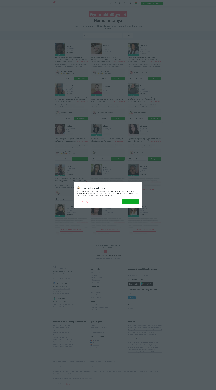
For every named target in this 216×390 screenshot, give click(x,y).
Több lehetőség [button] (82, 202)
